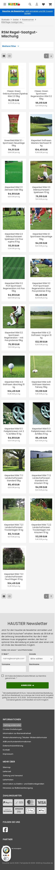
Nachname (34, 664)
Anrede (32, 654)
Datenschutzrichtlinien (25, 676)
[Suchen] (30, 4)
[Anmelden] (37, 4)
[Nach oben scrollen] (51, 596)
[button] (41, 659)
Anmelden (27, 685)
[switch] (6, 858)
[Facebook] (5, 830)
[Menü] (5, 4)
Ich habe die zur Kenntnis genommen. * (25, 677)
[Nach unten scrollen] (51, 56)
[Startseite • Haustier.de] (14, 4)
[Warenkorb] (50, 4)
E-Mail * (5, 654)
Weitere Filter (9, 46)
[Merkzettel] (43, 4)
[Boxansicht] (3, 55)
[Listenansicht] (9, 55)
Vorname (6, 664)
